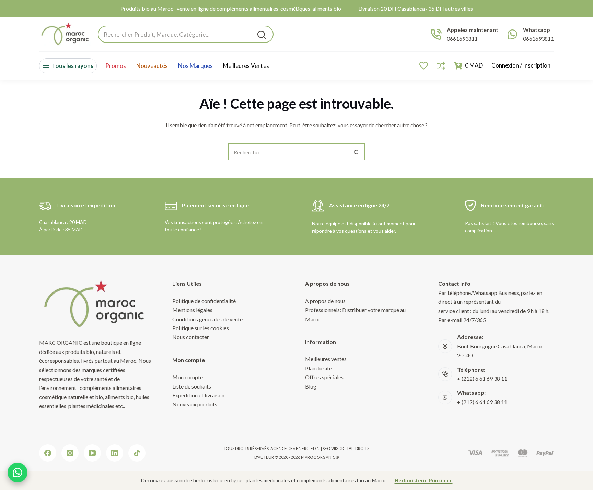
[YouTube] (92, 453)
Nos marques (195, 66)
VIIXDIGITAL (342, 448)
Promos (115, 66)
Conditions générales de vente (207, 319)
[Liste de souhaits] (423, 65)
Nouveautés (152, 66)
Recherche (261, 34)
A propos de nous (325, 301)
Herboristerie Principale (424, 480)
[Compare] (441, 65)
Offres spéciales (324, 377)
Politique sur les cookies (200, 328)
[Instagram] (70, 453)
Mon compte (187, 377)
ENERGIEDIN (308, 448)
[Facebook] (47, 453)
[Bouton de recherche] (356, 151)
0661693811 (462, 38)
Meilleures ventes (246, 65)
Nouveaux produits (194, 404)
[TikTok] (137, 453)
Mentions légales (192, 310)
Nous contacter (190, 337)
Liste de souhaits (191, 386)
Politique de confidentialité (204, 301)
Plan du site (318, 368)
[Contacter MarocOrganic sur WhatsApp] (17, 472)
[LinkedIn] (114, 453)
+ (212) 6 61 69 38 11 (482, 378)
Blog (310, 386)
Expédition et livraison (198, 395)
